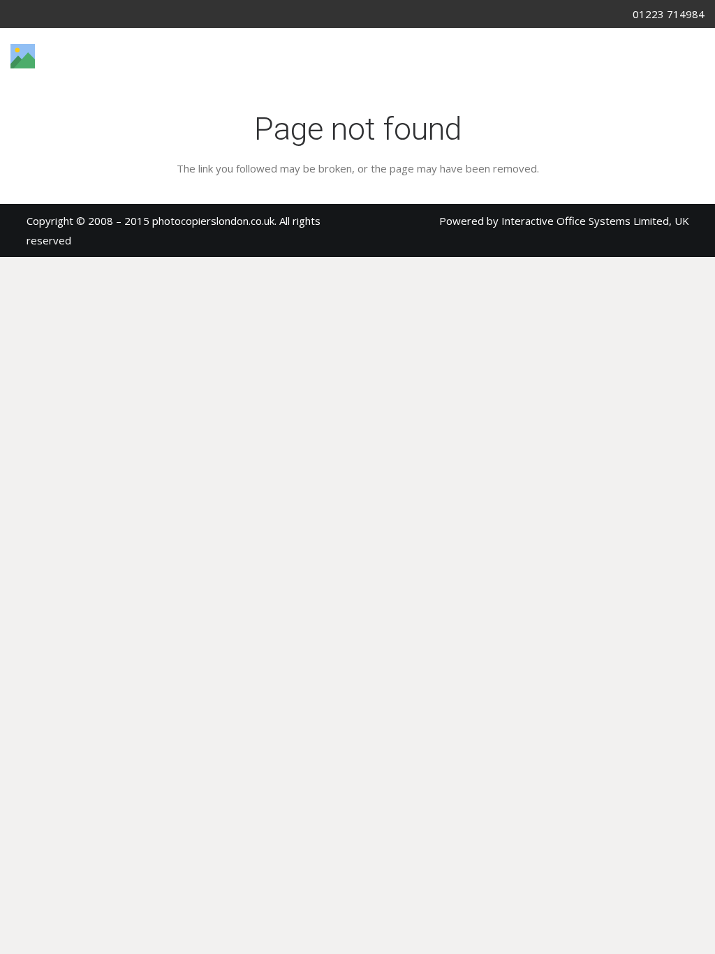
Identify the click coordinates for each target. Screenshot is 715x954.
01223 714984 (669, 14)
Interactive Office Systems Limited (585, 221)
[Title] (22, 56)
